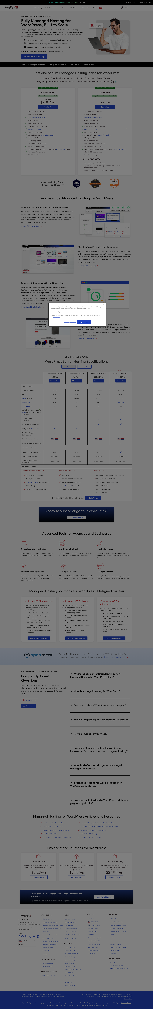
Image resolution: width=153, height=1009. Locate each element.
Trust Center (56, 317)
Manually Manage (70, 322)
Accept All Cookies (84, 322)
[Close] (103, 305)
